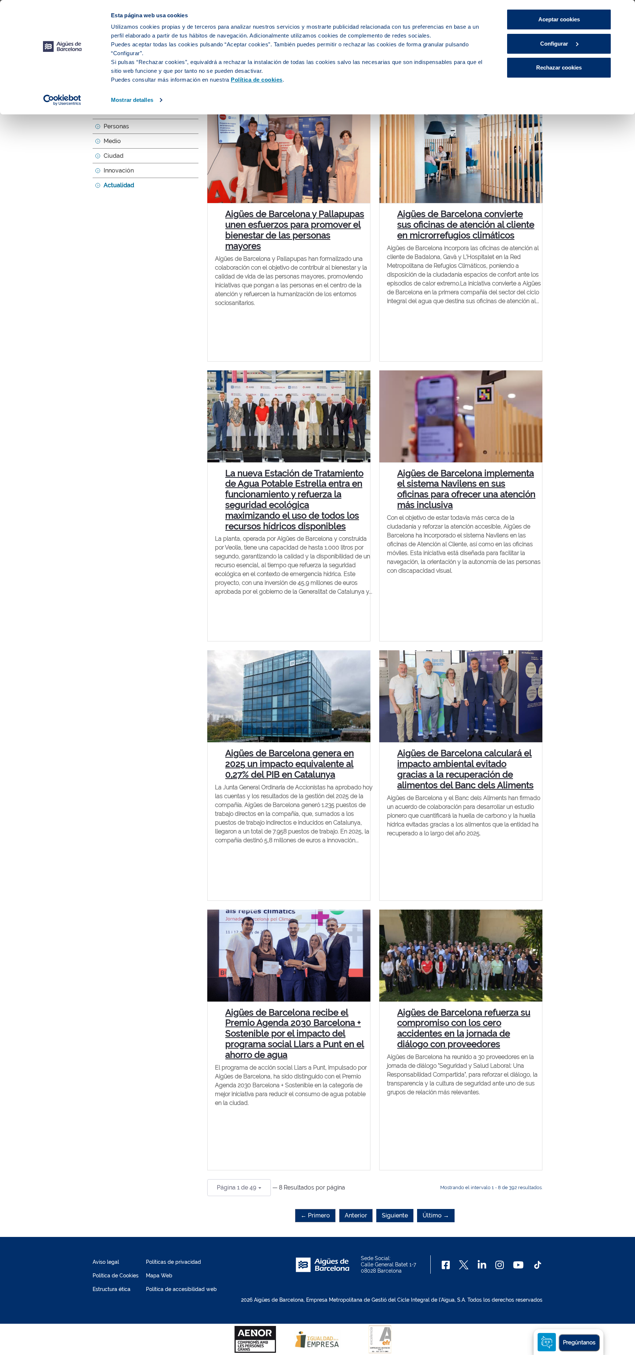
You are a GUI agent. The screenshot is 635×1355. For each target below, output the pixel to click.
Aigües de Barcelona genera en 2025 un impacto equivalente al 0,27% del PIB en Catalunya (289, 764)
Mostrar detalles (132, 100)
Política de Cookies (116, 1275)
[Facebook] (446, 1265)
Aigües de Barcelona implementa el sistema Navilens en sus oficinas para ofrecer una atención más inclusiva (466, 489)
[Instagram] (499, 1265)
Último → (436, 1215)
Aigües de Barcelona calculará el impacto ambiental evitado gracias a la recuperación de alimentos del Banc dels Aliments (465, 769)
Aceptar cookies (559, 19)
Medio (112, 141)
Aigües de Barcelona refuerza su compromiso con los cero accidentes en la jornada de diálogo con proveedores (463, 1028)
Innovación (119, 170)
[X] (464, 1265)
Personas (116, 126)
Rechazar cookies (559, 67)
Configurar (555, 43)
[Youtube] (518, 1265)
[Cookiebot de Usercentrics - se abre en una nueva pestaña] (62, 100)
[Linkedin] (482, 1265)
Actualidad (119, 185)
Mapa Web (159, 1275)
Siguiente (395, 1215)
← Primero (315, 1215)
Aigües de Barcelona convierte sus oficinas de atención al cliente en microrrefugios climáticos (465, 225)
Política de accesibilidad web (181, 1289)
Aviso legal (106, 1262)
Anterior (356, 1215)
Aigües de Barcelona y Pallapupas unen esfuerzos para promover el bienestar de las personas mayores (294, 230)
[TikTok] (537, 1265)
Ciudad (113, 155)
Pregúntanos (579, 1342)
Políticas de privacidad (173, 1262)
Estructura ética (111, 1289)
